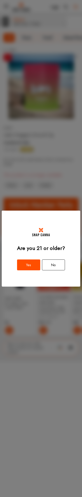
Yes (28, 265)
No (53, 265)
